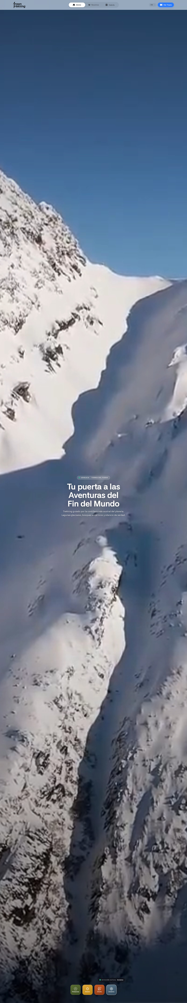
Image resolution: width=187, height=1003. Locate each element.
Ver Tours (167, 5)
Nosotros (95, 5)
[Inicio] (19, 5)
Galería (111, 5)
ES (152, 5)
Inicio (78, 5)
